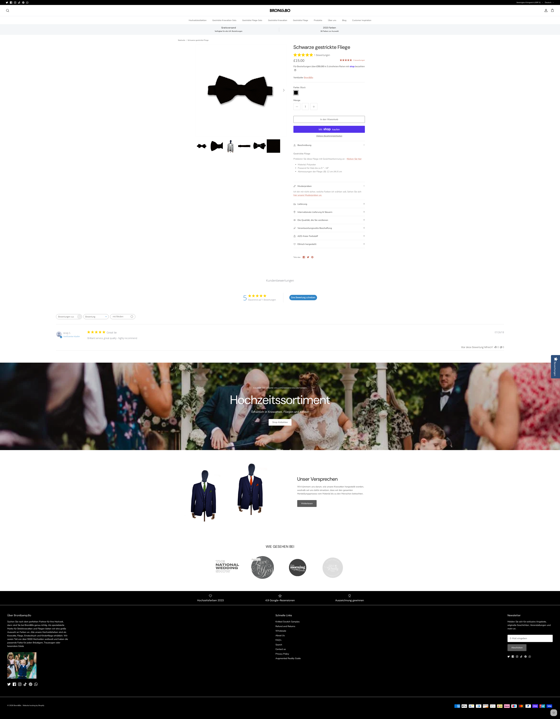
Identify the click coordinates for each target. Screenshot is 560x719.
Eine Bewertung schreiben (303, 297)
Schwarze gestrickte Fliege (198, 40)
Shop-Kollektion (280, 422)
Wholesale (280, 630)
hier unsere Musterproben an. (307, 195)
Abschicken (517, 647)
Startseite (181, 40)
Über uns (332, 20)
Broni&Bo (308, 77)
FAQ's (278, 640)
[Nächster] (284, 90)
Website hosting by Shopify (33, 705)
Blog (344, 20)
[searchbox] (66, 316)
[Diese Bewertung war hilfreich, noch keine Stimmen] (496, 347)
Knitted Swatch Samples (287, 621)
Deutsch (548, 2)
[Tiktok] (19, 2)
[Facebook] (11, 2)
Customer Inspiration (361, 20)
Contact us (280, 649)
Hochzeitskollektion (197, 20)
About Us (280, 635)
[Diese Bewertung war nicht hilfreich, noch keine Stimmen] (501, 347)
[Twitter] (7, 2)
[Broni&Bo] (280, 10)
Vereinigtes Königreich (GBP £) (528, 2)
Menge (296, 100)
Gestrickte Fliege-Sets (252, 20)
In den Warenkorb (329, 119)
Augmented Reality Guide (288, 658)
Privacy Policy (282, 653)
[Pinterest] (23, 2)
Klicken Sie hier (354, 158)
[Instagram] (15, 2)
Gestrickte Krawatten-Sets (224, 20)
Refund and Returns (285, 626)
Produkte (318, 20)
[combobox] (96, 316)
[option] (241, 90)
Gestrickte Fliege (300, 20)
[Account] (545, 10)
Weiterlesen (307, 503)
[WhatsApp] (27, 2)
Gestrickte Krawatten (277, 20)
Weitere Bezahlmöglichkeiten (329, 136)
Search (278, 644)
